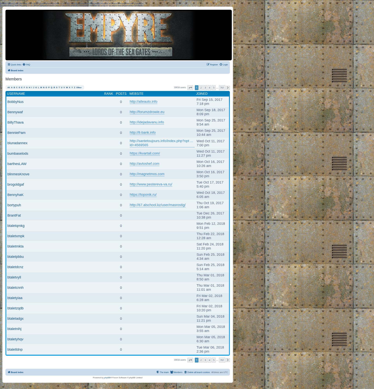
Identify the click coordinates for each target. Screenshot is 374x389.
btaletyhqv (15, 339)
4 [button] (209, 87)
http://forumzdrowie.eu (147, 112)
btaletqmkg (16, 226)
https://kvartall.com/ (145, 153)
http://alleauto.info (143, 102)
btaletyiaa (14, 298)
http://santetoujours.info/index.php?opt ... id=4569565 (161, 143)
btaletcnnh (15, 288)
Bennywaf (15, 112)
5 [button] (213, 87)
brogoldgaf (15, 184)
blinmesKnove (18, 174)
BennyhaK (15, 195)
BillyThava (15, 122)
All (8, 87)
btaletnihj (14, 329)
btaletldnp (15, 349)
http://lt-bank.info (143, 132)
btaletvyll (14, 277)
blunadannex (17, 143)
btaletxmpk (15, 236)
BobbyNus (15, 102)
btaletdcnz (15, 267)
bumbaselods (17, 153)
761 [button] (222, 87)
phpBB (107, 378)
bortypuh (14, 205)
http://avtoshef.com (144, 164)
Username (16, 93)
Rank (108, 93)
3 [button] (205, 87)
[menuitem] (26, 64)
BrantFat (14, 215)
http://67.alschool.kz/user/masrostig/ (158, 205)
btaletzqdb (15, 308)
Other (79, 87)
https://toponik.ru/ (143, 195)
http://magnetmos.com (147, 174)
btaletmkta (15, 246)
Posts (121, 93)
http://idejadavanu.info (147, 122)
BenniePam (16, 133)
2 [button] (201, 87)
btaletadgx (15, 319)
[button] (190, 87)
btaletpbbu (15, 257)
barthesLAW (16, 164)
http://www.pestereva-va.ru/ (151, 184)
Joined (202, 93)
